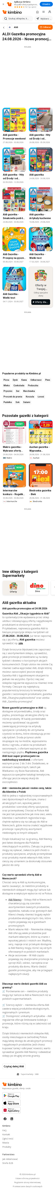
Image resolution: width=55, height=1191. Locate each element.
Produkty (6, 1146)
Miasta (5, 1142)
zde (20, 643)
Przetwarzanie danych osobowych (27, 1186)
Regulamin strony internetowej (27, 1182)
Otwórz (46, 4)
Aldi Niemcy (15, 899)
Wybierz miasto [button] (45, 18)
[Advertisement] (27, 76)
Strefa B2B (7, 1163)
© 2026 (28, 1174)
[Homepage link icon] (18, 1074)
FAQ (4, 1130)
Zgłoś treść (7, 1138)
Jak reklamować (10, 1159)
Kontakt (6, 1134)
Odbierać (47, 27)
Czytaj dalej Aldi (14, 1066)
